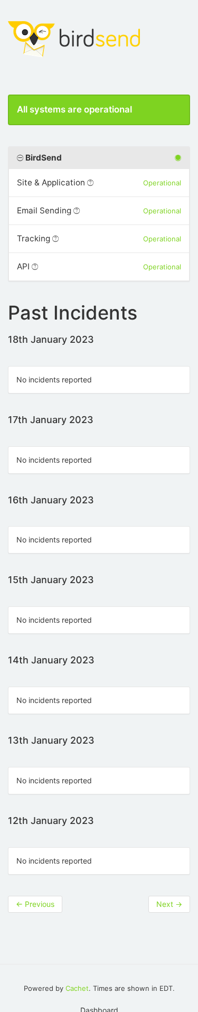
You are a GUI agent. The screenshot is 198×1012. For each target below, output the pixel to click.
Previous (35, 903)
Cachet (77, 988)
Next (169, 903)
